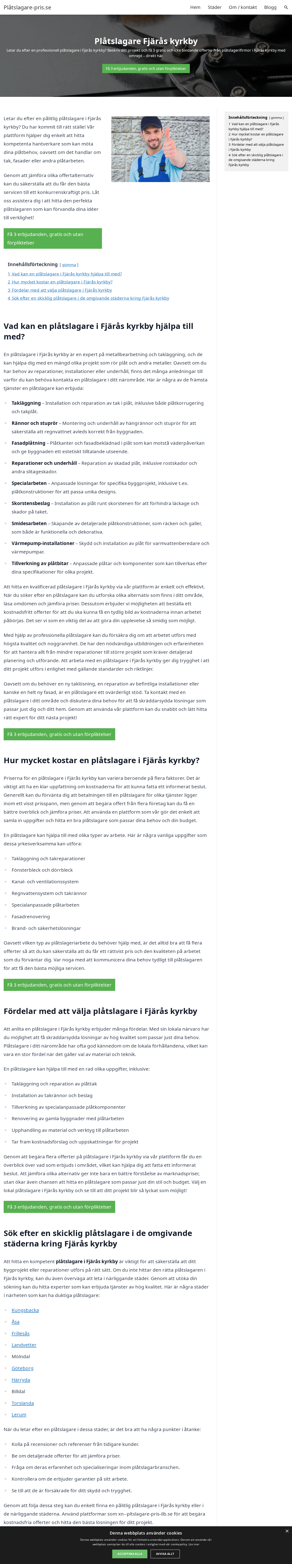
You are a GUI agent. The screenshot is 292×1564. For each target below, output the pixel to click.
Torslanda (23, 1403)
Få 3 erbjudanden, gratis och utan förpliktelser (146, 68)
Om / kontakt (243, 7)
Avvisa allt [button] (165, 1554)
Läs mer (194, 1544)
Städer (215, 7)
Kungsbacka (25, 1310)
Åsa (16, 1321)
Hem (195, 7)
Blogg (270, 7)
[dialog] (146, 1545)
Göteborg (23, 1368)
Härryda (21, 1379)
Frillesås (21, 1333)
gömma (69, 264)
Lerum (19, 1414)
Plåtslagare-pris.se (27, 7)
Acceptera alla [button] (129, 1554)
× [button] (287, 1531)
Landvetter (24, 1345)
